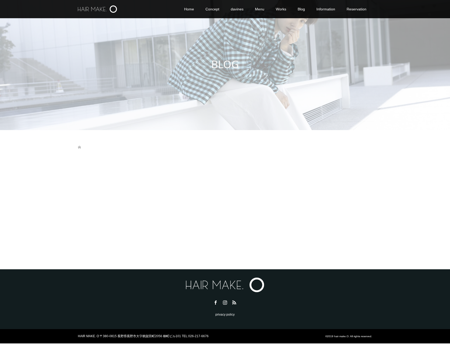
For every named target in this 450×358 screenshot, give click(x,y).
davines (237, 9)
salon (205, 228)
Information (325, 9)
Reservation (356, 9)
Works (281, 9)
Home (189, 9)
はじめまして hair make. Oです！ (209, 219)
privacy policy (225, 314)
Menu (259, 9)
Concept (212, 9)
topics (103, 228)
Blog (301, 9)
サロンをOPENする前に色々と (103, 219)
